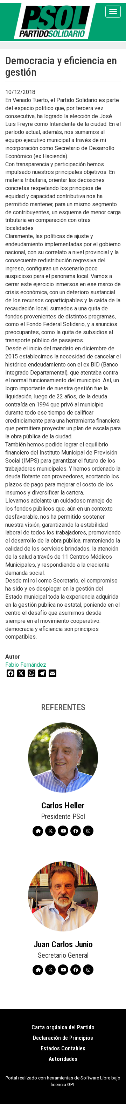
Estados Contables (63, 1048)
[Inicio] (56, 21)
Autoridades (63, 1059)
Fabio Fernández (25, 664)
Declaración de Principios (63, 1038)
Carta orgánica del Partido (62, 1027)
